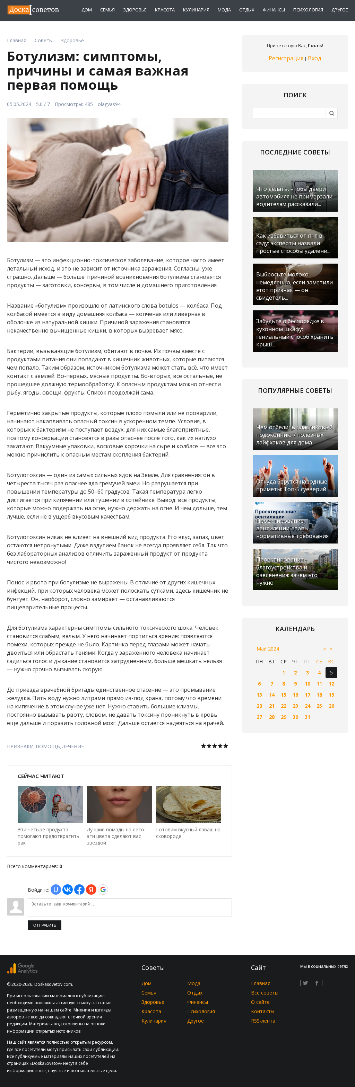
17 (307, 694)
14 (272, 694)
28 (272, 717)
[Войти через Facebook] (79, 889)
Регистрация (286, 58)
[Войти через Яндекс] (91, 889)
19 (331, 694)
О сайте (260, 1002)
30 (295, 717)
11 (319, 683)
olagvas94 (109, 104)
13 (259, 694)
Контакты (262, 1011)
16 (295, 694)
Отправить (44, 925)
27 (259, 717)
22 (283, 705)
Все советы (264, 992)
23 (295, 705)
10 (307, 683)
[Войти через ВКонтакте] (67, 889)
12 (331, 683)
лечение (73, 746)
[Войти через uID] (56, 889)
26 (331, 705)
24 (307, 705)
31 (307, 717)
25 (319, 705)
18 (319, 694)
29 (283, 717)
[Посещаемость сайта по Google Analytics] (22, 972)
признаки (20, 746)
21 (272, 705)
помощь (48, 746)
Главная (260, 983)
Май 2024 (268, 648)
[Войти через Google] (103, 889)
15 (283, 694)
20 (259, 705)
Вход (314, 58)
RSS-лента (263, 1020)
